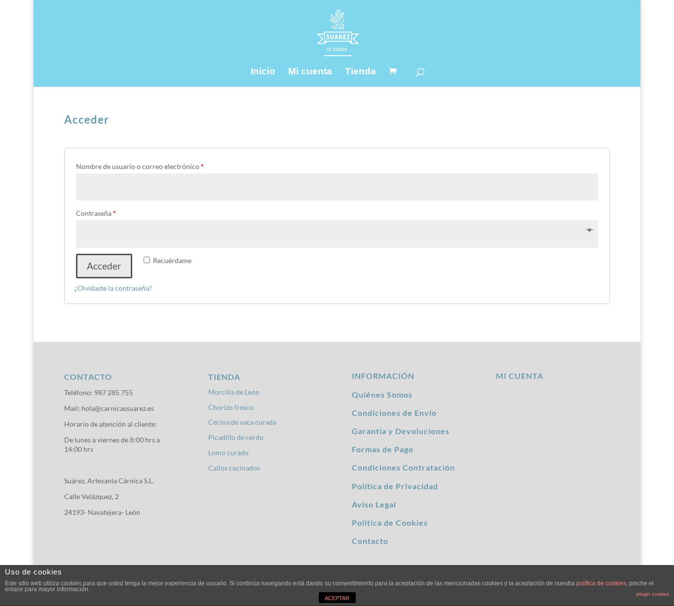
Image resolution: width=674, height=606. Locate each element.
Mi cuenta (310, 72)
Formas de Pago (382, 449)
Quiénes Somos (382, 394)
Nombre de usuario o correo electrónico (140, 166)
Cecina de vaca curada (242, 422)
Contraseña (96, 213)
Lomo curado (228, 452)
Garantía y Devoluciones (400, 431)
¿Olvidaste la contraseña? (113, 288)
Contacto (370, 540)
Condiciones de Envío (394, 412)
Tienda (360, 72)
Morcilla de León (234, 392)
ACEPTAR (337, 598)
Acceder (104, 265)
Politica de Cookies (390, 522)
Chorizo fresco (231, 407)
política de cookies (601, 583)
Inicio (263, 72)
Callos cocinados (234, 468)
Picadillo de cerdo (235, 437)
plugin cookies (653, 594)
